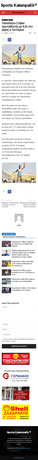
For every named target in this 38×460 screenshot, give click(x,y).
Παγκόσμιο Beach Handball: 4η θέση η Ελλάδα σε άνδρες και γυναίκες (27, 205)
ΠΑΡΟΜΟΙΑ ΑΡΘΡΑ (8, 234)
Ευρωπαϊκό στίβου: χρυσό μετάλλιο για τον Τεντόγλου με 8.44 (23, 272)
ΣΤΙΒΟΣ (17, 17)
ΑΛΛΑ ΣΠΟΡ (10, 17)
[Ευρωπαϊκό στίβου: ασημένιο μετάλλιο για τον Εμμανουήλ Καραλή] (6, 244)
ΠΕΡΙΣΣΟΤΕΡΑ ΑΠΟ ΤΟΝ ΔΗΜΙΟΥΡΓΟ (14, 237)
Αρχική (4, 17)
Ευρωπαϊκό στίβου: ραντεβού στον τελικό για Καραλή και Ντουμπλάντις (23, 263)
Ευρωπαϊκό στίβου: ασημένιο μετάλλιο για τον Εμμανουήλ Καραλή (22, 244)
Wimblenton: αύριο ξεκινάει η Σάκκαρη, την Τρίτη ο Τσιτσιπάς (10, 205)
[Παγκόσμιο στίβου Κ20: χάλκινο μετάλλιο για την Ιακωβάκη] (6, 281)
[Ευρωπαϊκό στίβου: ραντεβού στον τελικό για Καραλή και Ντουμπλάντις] (6, 263)
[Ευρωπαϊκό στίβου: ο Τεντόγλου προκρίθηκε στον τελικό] (6, 290)
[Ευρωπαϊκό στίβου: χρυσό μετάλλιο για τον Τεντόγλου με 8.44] (6, 272)
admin (6, 33)
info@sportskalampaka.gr (23, 448)
